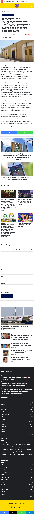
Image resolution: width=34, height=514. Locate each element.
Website (3, 283)
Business (4, 404)
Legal (3, 419)
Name (2, 269)
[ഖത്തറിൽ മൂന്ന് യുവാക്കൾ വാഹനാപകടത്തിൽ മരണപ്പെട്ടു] (5, 346)
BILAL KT (5, 34)
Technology (5, 427)
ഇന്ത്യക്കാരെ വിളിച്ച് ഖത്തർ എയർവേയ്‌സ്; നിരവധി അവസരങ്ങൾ (14, 327)
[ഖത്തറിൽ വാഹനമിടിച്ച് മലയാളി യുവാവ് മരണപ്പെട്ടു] (5, 353)
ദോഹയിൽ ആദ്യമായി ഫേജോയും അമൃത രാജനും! (25, 224)
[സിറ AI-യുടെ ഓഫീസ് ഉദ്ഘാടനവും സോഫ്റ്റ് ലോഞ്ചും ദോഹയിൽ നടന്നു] (25, 194)
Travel (3, 431)
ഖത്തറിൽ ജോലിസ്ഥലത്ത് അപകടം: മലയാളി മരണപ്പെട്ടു (21, 359)
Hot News (4, 409)
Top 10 (3, 429)
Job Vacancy (5, 417)
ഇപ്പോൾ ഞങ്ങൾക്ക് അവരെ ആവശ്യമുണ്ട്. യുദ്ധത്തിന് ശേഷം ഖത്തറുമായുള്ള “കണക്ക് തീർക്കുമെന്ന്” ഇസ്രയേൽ (22, 336)
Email (2, 276)
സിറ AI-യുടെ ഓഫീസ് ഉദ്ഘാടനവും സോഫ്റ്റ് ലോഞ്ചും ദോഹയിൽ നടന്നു (25, 202)
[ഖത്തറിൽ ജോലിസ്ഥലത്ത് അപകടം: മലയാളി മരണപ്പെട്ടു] (5, 360)
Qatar (7, 11)
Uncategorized (10, 15)
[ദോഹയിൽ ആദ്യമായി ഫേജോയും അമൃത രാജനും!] (25, 217)
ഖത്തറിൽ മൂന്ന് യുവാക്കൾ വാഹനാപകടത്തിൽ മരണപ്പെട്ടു (21, 344)
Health (3, 407)
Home (4, 11)
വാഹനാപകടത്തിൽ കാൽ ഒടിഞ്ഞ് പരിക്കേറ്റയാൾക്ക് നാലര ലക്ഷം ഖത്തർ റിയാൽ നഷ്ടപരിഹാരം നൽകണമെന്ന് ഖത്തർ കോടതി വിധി (8, 204)
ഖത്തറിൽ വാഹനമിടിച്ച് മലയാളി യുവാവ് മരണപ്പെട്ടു (21, 351)
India (3, 412)
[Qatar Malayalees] (17, 5)
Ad (2, 402)
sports (3, 424)
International (5, 414)
